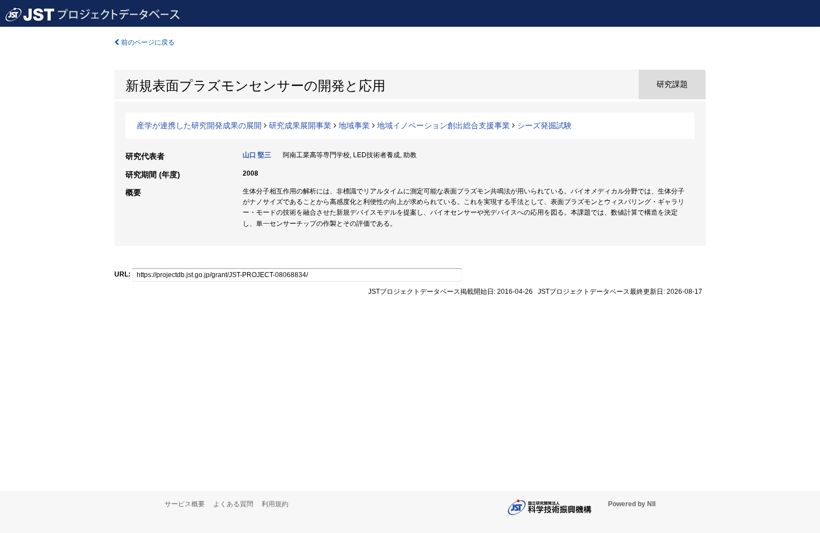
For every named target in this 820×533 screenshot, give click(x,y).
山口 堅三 (257, 155)
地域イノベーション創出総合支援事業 (443, 125)
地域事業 (354, 125)
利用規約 (275, 504)
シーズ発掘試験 (544, 125)
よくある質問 (233, 504)
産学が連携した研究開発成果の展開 (199, 125)
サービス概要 (185, 504)
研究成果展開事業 (300, 125)
